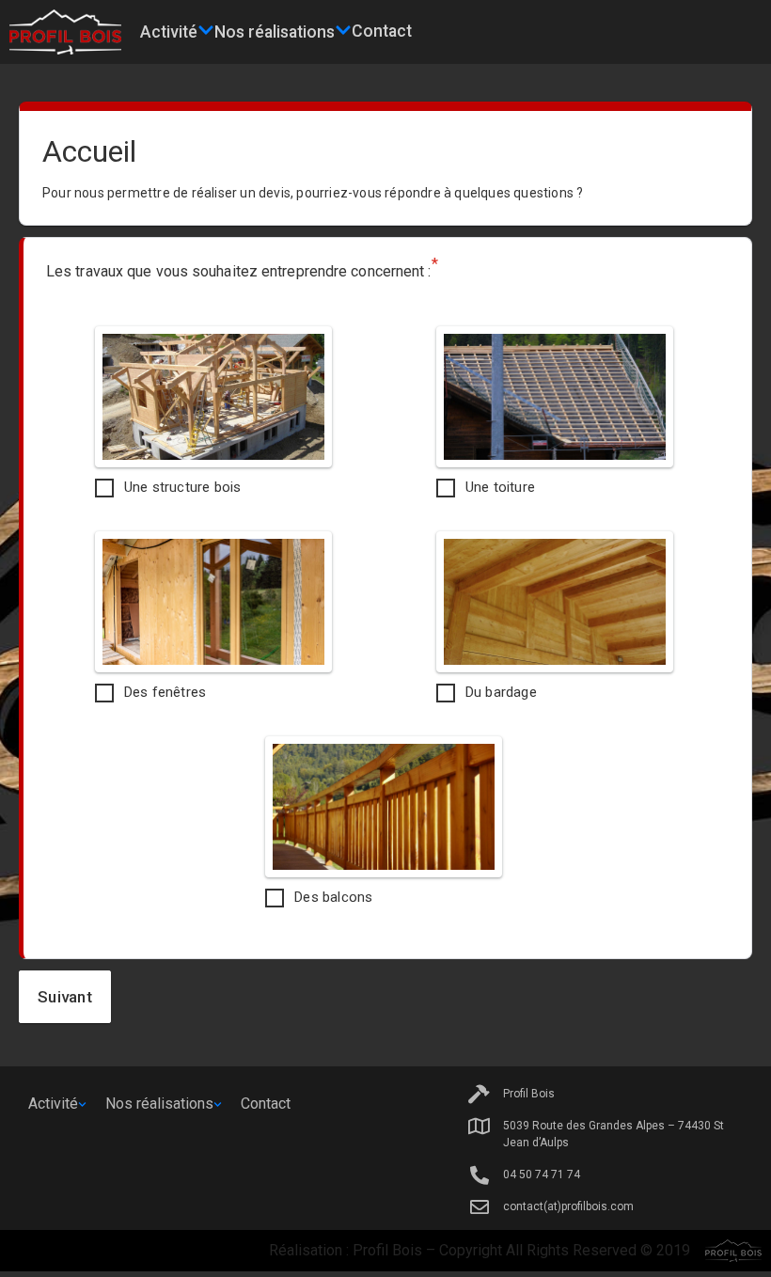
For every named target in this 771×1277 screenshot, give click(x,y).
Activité (168, 32)
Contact (382, 31)
